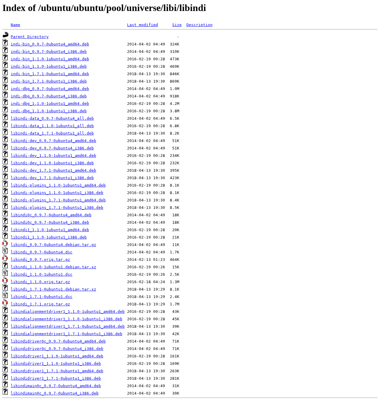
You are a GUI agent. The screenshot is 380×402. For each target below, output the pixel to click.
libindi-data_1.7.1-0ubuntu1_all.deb (52, 133)
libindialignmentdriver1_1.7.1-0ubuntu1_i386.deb (66, 334)
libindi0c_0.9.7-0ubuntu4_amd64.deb (51, 215)
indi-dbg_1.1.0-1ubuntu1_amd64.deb (50, 103)
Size (177, 25)
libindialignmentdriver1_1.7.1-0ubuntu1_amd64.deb (68, 326)
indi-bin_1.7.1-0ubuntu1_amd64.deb (50, 74)
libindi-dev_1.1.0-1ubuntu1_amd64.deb (53, 155)
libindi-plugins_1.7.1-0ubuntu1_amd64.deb (58, 200)
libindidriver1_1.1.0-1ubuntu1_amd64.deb (57, 356)
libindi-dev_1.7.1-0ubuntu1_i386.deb (52, 178)
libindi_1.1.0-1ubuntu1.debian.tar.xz (53, 267)
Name (15, 25)
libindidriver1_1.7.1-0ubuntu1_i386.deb (56, 378)
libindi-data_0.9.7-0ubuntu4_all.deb (52, 118)
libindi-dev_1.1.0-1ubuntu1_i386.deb (52, 163)
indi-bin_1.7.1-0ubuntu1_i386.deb (49, 81)
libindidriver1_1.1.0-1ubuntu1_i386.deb (56, 363)
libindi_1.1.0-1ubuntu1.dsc (41, 274)
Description (199, 25)
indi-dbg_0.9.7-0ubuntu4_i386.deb (49, 96)
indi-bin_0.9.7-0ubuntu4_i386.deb (49, 51)
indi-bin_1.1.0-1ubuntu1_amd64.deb (50, 59)
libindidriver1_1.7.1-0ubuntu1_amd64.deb (57, 371)
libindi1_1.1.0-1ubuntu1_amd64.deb (50, 230)
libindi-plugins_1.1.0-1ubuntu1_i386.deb (57, 192)
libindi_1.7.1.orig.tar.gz (40, 304)
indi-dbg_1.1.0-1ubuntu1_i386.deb (49, 111)
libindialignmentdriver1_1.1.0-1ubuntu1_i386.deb (66, 319)
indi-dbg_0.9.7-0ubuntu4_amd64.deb (50, 88)
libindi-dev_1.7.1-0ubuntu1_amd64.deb (53, 170)
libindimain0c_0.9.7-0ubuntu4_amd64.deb (56, 386)
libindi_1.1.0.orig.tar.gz (40, 282)
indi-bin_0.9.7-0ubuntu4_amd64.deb (50, 44)
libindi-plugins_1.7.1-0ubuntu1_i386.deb (57, 207)
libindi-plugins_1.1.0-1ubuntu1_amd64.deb (58, 185)
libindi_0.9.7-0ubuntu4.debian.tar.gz (53, 244)
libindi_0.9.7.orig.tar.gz (40, 259)
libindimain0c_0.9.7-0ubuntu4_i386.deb (55, 393)
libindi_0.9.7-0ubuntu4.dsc (41, 252)
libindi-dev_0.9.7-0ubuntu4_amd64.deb (53, 140)
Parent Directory (30, 36)
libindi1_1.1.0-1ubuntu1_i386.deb (49, 237)
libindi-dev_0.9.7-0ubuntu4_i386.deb (52, 148)
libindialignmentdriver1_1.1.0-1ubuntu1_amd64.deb (68, 311)
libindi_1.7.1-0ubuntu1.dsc (41, 296)
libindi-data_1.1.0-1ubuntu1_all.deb (52, 126)
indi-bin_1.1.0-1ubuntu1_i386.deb (49, 66)
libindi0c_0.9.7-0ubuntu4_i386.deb (50, 222)
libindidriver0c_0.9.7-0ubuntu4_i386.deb (57, 348)
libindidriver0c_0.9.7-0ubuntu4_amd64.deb (58, 341)
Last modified (142, 25)
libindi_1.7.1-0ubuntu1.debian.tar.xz (53, 289)
